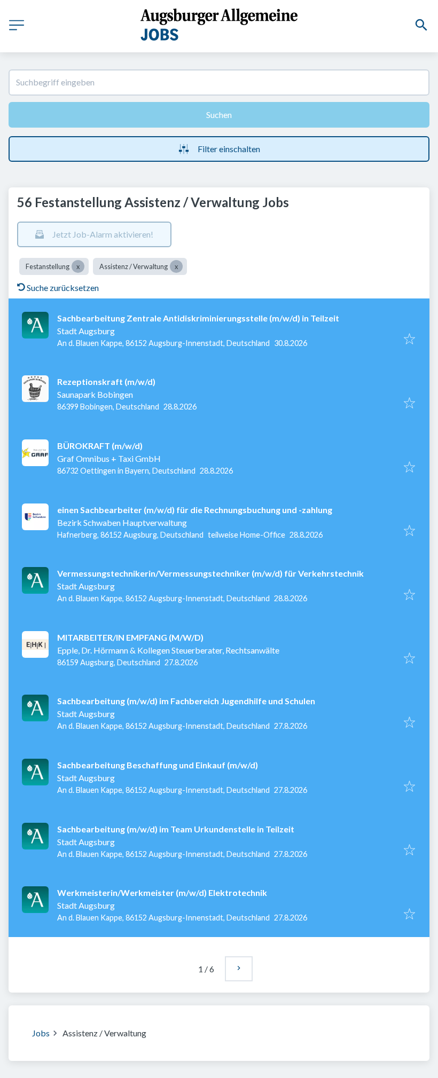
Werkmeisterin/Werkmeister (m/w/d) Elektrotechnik (162, 892)
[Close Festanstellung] (78, 266)
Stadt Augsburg (86, 331)
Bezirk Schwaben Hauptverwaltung (122, 522)
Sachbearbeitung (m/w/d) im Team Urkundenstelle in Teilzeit (175, 829)
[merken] (409, 339)
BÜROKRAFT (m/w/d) (100, 445)
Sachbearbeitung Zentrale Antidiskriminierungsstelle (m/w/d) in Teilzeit (198, 318)
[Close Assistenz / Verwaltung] (176, 266)
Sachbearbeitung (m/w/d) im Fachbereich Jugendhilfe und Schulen (186, 701)
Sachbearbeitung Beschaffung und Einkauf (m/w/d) (157, 765)
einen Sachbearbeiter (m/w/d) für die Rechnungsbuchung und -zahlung (194, 510)
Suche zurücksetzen (63, 287)
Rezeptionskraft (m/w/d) (106, 381)
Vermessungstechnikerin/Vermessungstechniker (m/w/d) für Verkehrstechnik (210, 573)
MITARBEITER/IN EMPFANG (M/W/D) (130, 637)
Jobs (41, 1033)
